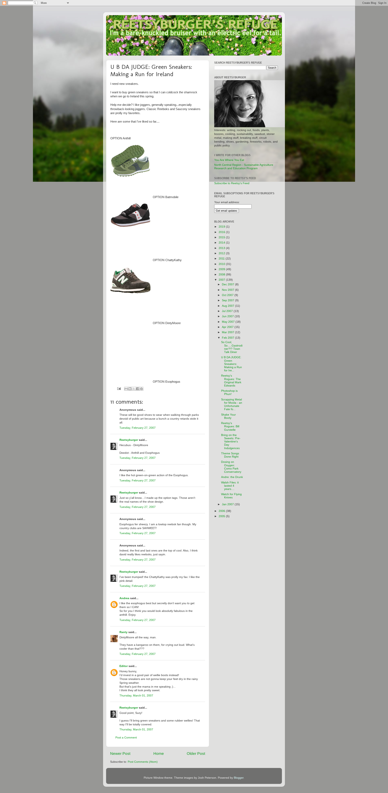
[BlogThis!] (130, 389)
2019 (222, 226)
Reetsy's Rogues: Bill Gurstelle (230, 426)
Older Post (196, 753)
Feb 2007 (228, 337)
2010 (222, 264)
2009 (222, 269)
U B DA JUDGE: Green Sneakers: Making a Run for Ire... (231, 364)
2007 (222, 279)
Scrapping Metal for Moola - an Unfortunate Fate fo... (231, 404)
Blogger (239, 777)
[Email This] (126, 389)
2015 (222, 237)
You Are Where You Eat (229, 160)
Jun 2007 (228, 316)
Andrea (124, 598)
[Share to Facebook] (138, 389)
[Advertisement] (265, 279)
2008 (222, 274)
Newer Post (120, 753)
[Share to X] (134, 389)
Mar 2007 (228, 332)
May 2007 (228, 321)
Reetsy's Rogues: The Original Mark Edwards (231, 380)
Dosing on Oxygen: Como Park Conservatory (231, 466)
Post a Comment (126, 737)
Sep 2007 (228, 300)
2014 (222, 242)
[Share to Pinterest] (141, 389)
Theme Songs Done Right (230, 455)
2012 (222, 253)
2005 (222, 516)
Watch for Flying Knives (231, 496)
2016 (222, 232)
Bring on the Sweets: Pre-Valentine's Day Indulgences (230, 442)
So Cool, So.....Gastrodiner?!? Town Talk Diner (231, 347)
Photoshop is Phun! (229, 392)
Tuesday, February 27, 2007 (137, 427)
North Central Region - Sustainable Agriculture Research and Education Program (243, 166)
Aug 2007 (228, 305)
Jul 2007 (228, 311)
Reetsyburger (128, 439)
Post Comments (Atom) (143, 761)
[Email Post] (119, 388)
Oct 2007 (228, 295)
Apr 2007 (228, 327)
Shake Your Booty (228, 416)
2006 (222, 511)
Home (158, 753)
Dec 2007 (228, 284)
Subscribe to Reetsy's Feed (231, 183)
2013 (222, 248)
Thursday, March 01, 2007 (136, 695)
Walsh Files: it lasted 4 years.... (230, 486)
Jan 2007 (228, 504)
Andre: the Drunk (232, 477)
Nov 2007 (228, 289)
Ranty (123, 632)
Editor (123, 666)
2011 (222, 258)
